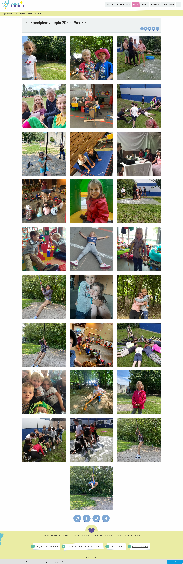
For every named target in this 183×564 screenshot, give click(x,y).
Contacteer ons (168, 5)
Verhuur (144, 5)
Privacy (95, 557)
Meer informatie (67, 562)
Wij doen (110, 5)
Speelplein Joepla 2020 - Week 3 (31, 14)
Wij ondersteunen (123, 5)
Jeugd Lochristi (7, 14)
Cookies (88, 557)
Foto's (135, 5)
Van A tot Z (155, 5)
